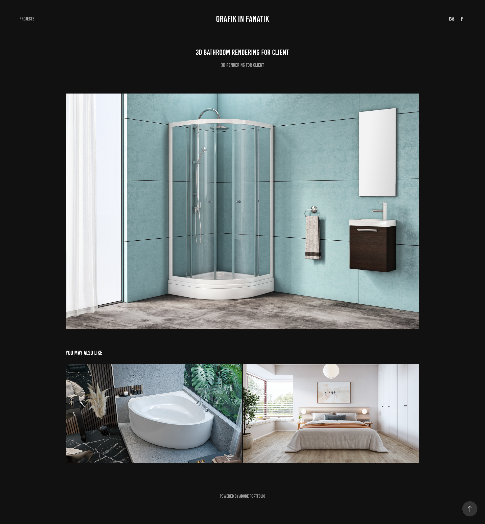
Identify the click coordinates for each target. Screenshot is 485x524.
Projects (26, 18)
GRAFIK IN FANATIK (242, 19)
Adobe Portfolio (252, 496)
